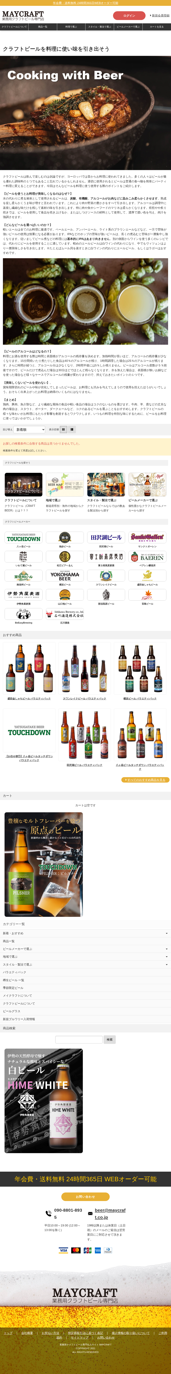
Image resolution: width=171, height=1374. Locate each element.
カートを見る (157, 26)
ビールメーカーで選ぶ (128, 26)
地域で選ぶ (10, 956)
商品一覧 (42, 26)
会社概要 (27, 1333)
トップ (8, 1333)
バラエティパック (14, 972)
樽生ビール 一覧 (13, 980)
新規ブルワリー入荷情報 (19, 1019)
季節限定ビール (13, 987)
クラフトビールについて (14, 26)
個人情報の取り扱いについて (131, 1333)
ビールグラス (11, 1011)
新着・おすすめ (13, 933)
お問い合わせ (85, 1196)
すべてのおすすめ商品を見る (146, 780)
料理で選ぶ (71, 26)
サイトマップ (79, 1337)
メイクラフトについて (17, 995)
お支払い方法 (50, 1333)
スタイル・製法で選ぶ (99, 26)
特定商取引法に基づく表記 (85, 1333)
